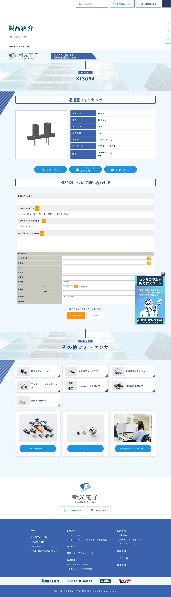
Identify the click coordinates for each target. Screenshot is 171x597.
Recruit (167, 29)
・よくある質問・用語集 (77, 564)
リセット (95, 315)
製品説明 (37, 214)
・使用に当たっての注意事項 (79, 569)
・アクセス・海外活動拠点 (129, 539)
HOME (33, 530)
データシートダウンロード (87, 169)
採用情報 (121, 565)
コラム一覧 (122, 558)
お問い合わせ (122, 169)
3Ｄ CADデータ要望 (52, 214)
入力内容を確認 (76, 315)
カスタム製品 (85, 448)
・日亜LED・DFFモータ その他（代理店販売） (87, 539)
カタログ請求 (26, 214)
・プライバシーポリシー (128, 544)
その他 (66, 214)
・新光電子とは (37, 542)
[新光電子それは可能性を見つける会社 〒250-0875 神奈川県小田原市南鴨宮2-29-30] (73, 56)
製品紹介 (19, 46)
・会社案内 (122, 535)
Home (11, 46)
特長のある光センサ (38, 448)
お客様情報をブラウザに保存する (86, 309)
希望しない (35, 226)
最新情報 (121, 551)
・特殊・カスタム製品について (44, 551)
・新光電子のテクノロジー (42, 546)
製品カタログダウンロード (80, 553)
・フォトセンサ (73, 535)
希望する (24, 226)
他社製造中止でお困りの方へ (133, 448)
